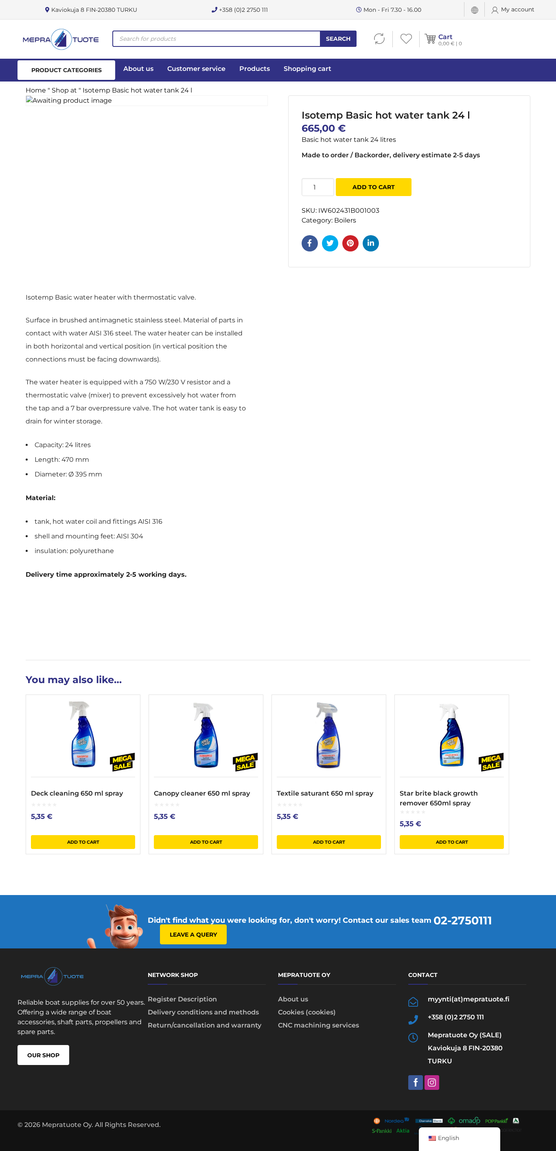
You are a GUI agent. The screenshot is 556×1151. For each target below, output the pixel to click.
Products (254, 69)
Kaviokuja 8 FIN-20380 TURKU (93, 9)
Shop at (64, 90)
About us (138, 69)
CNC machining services (318, 1025)
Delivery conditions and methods (203, 1012)
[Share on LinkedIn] (371, 243)
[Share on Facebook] (310, 243)
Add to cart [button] (83, 842)
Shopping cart (307, 69)
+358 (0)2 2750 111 (242, 9)
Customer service (196, 69)
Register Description (182, 999)
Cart (445, 37)
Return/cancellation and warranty (204, 1025)
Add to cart (373, 187)
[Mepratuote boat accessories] (60, 39)
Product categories (66, 70)
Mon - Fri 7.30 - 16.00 (391, 9)
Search (338, 38)
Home (36, 90)
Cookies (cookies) (307, 1012)
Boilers (345, 220)
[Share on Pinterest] (350, 243)
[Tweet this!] (330, 243)
